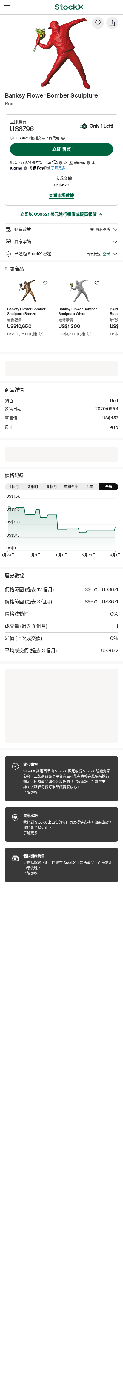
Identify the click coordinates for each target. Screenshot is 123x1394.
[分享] (112, 23)
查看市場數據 (61, 195)
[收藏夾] (98, 23)
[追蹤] (45, 283)
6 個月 (52, 486)
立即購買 (61, 149)
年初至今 (71, 486)
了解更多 (58, 167)
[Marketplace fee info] (63, 138)
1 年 (90, 486)
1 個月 (14, 486)
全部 (108, 486)
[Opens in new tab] (60, 162)
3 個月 (33, 486)
